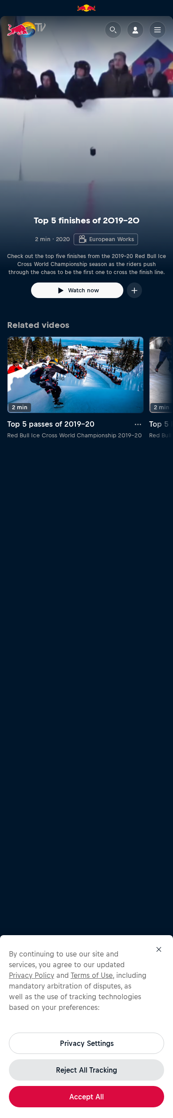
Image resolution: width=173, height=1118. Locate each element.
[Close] (159, 949)
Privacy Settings (87, 1043)
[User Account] (135, 29)
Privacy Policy (31, 975)
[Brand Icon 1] (86, 8)
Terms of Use (92, 975)
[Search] (113, 29)
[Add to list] (134, 290)
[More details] (138, 424)
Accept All (86, 1097)
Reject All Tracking (86, 1070)
